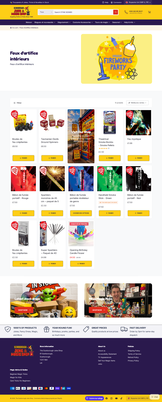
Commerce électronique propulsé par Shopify (48, 398)
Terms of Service (134, 354)
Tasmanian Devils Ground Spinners (50, 140)
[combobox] (86, 12)
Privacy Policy (133, 361)
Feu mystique (134, 139)
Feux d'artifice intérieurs (29, 28)
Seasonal (116, 22)
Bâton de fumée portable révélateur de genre (79, 198)
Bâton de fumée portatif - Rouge (20, 196)
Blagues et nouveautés (44, 22)
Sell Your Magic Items (106, 361)
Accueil (15, 28)
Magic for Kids (16, 377)
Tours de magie (101, 22)
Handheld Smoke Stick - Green (107, 196)
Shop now (23, 310)
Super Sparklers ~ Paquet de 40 (49, 252)
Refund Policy (133, 357)
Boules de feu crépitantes (20, 140)
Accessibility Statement (107, 354)
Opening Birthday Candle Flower (78, 252)
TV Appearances (104, 357)
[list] (81, 331)
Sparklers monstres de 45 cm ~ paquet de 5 (50, 198)
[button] (149, 12)
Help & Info (128, 22)
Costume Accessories (82, 22)
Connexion (117, 2)
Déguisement (63, 22)
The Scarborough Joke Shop (24, 398)
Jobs (100, 364)
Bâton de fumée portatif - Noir (135, 196)
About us (101, 351)
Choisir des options (81, 213)
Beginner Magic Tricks (19, 374)
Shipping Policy (134, 351)
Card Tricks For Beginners (20, 381)
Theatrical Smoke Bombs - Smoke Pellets (106, 142)
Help (106, 2)
